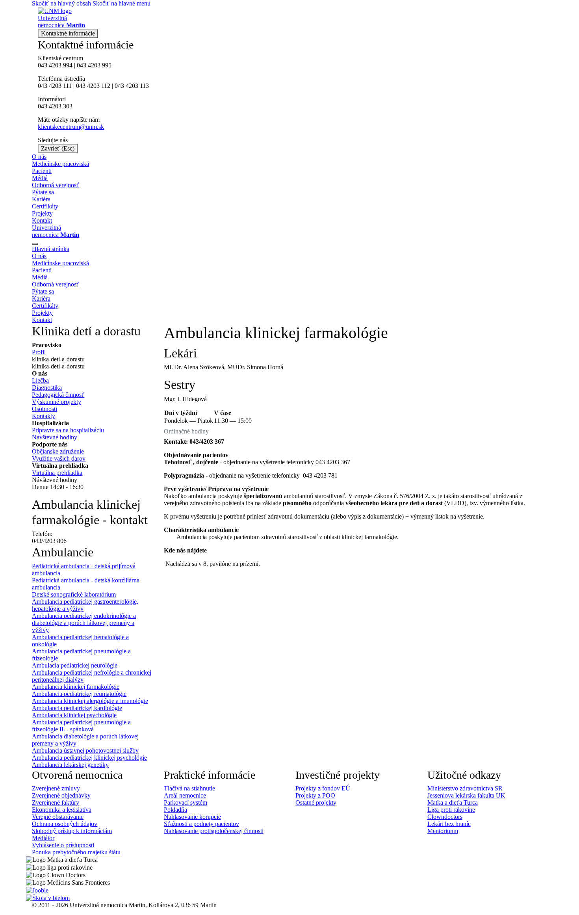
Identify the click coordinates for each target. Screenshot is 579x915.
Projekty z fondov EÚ (322, 788)
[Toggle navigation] (35, 244)
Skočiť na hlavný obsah (61, 3)
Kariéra (41, 199)
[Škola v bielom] (48, 897)
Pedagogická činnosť (58, 394)
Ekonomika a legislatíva (61, 809)
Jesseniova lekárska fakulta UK (466, 795)
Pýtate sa (43, 192)
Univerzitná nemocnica (55, 231)
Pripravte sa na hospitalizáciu (68, 430)
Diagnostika (47, 387)
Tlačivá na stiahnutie (189, 788)
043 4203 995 (94, 65)
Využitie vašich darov (58, 458)
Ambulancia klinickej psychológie (74, 715)
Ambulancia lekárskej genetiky (70, 764)
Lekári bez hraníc (449, 823)
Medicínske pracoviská (60, 163)
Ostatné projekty (315, 802)
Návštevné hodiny (54, 437)
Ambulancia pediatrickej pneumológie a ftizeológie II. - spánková (81, 726)
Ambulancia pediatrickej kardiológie (77, 708)
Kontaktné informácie (68, 33)
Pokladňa (175, 809)
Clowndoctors (444, 816)
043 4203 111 (55, 85)
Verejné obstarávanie (58, 816)
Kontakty (43, 416)
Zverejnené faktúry (55, 802)
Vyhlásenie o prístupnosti (63, 845)
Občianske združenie (58, 451)
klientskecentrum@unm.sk (71, 126)
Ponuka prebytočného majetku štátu (76, 852)
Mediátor (43, 838)
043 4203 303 (55, 106)
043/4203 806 (49, 540)
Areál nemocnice (185, 795)
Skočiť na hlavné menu (121, 3)
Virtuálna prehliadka (57, 472)
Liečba (40, 380)
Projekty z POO (315, 795)
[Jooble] (37, 889)
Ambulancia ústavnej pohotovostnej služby (85, 750)
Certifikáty (45, 206)
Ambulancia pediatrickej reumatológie (79, 693)
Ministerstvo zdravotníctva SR (465, 788)
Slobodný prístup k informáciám (72, 831)
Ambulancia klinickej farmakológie (75, 686)
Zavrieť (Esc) (57, 148)
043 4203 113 (132, 85)
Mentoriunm (442, 831)
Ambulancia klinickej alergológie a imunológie (90, 700)
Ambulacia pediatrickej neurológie (74, 665)
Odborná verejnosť (55, 185)
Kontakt (42, 220)
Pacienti (42, 170)
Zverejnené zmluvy (56, 788)
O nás (39, 156)
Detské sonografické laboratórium (74, 594)
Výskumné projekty (56, 401)
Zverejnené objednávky (61, 795)
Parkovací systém (185, 802)
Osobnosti (44, 408)
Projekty (42, 213)
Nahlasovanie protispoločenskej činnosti (214, 831)
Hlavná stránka (50, 248)
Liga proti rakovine (451, 809)
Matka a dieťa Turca (452, 802)
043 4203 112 (93, 85)
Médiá (40, 178)
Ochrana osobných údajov (64, 823)
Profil (39, 352)
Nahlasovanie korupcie (192, 816)
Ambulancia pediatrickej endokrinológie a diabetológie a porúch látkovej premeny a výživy (84, 622)
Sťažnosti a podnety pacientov (201, 823)
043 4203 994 (55, 65)
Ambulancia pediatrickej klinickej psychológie (89, 757)
